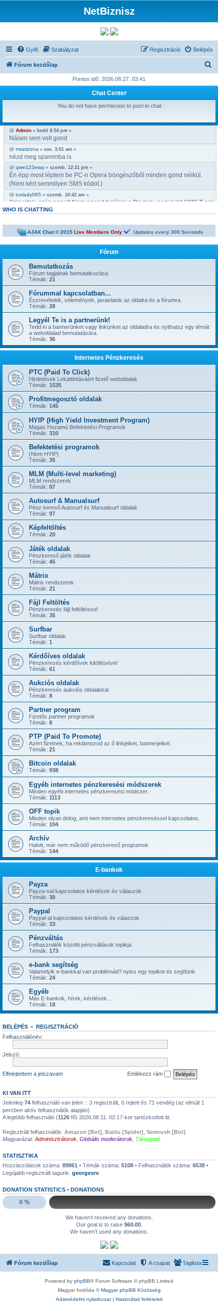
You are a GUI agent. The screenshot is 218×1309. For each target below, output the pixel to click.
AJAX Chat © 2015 (49, 232)
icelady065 (28, 194)
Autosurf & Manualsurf (64, 500)
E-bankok (109, 869)
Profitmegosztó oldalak (65, 399)
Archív (39, 838)
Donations (87, 1190)
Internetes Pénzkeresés (109, 357)
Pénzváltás (46, 938)
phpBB (82, 1281)
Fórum (109, 252)
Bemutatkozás (51, 266)
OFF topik (44, 811)
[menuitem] (28, 50)
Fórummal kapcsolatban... (70, 293)
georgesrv (85, 1173)
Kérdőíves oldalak (57, 656)
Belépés (15, 1027)
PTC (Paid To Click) (59, 372)
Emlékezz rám (145, 1074)
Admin (23, 130)
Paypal (39, 911)
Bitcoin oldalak (52, 763)
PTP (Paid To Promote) (65, 736)
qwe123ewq (30, 167)
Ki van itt (17, 1093)
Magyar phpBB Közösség (131, 1290)
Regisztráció (57, 1027)
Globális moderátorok (106, 1139)
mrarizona (27, 149)
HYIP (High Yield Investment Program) (89, 420)
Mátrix (38, 575)
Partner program (55, 709)
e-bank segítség (53, 964)
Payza (38, 884)
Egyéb (39, 991)
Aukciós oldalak (54, 683)
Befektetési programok (64, 447)
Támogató (147, 1139)
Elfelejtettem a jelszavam (33, 1074)
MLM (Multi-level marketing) (72, 474)
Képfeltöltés (47, 527)
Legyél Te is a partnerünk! (69, 320)
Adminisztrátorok (56, 1139)
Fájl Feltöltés (49, 602)
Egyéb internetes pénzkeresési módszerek (95, 784)
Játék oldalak (49, 549)
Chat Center (109, 93)
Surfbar (40, 629)
